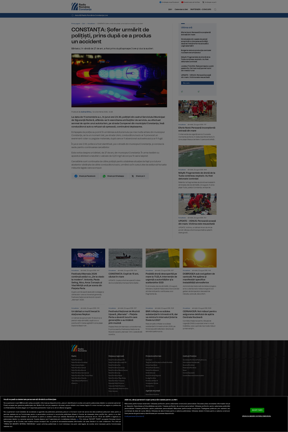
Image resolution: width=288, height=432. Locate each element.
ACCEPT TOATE (257, 410)
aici (77, 419)
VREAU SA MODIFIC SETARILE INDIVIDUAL (256, 416)
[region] (144, 414)
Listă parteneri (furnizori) (134, 416)
